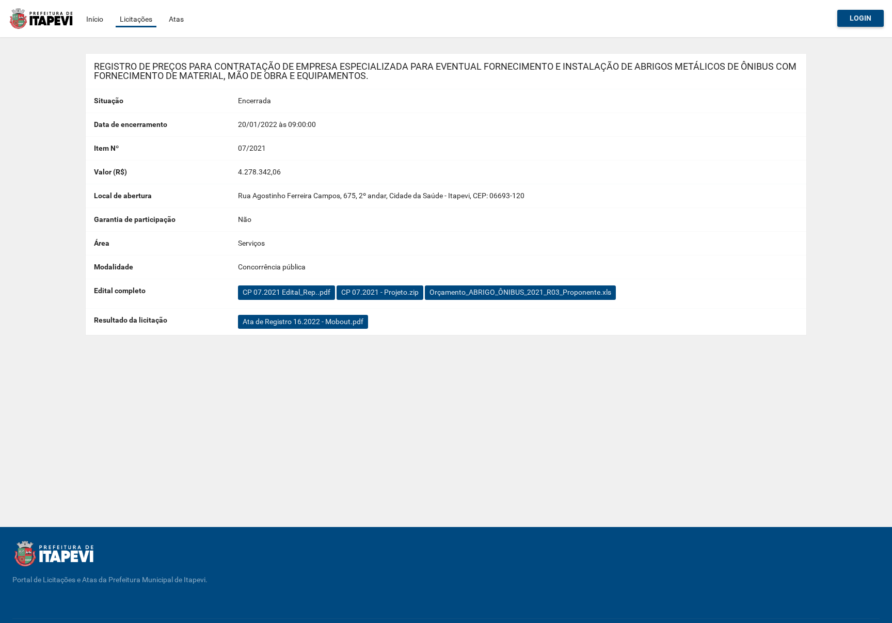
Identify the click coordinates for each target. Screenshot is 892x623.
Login (860, 18)
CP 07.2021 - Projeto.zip (380, 292)
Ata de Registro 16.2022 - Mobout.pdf (303, 321)
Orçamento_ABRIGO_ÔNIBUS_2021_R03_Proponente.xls (520, 292)
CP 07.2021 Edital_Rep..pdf (286, 292)
